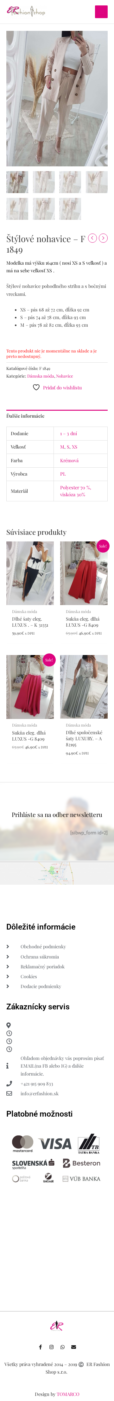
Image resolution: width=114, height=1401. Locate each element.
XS (74, 446)
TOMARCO (68, 1394)
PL (63, 473)
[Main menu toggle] (101, 11)
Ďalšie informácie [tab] (25, 416)
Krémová (69, 460)
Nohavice (64, 376)
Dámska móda (40, 376)
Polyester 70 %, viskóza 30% (75, 491)
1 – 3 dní (68, 433)
